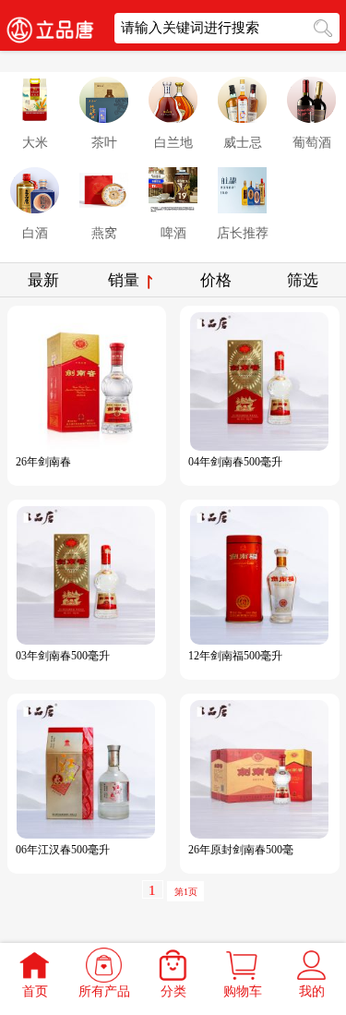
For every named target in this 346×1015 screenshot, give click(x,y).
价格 (216, 280)
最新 (43, 280)
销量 (125, 280)
